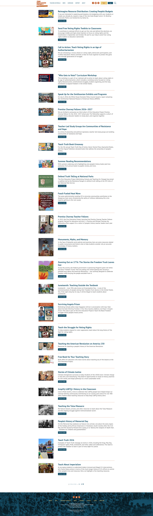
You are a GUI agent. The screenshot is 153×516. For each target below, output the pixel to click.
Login (110, 3)
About (83, 3)
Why (56, 500)
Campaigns (70, 3)
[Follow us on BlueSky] (76, 497)
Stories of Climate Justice (69, 372)
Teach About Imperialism (69, 464)
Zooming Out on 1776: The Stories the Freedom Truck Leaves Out (86, 263)
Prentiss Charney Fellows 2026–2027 (75, 109)
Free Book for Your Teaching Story (73, 356)
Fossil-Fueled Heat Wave (69, 193)
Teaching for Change (88, 504)
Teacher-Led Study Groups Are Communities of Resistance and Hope (84, 128)
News (64, 3)
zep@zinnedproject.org (78, 507)
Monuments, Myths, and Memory (73, 239)
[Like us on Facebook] (74, 497)
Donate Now (103, 3)
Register (102, 500)
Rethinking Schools (76, 504)
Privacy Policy (76, 511)
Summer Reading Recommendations (74, 161)
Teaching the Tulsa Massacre (71, 406)
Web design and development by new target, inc (76, 510)
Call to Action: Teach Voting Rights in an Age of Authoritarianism (79, 48)
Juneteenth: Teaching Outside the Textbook (78, 285)
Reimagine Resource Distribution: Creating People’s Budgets (85, 11)
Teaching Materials (55, 3)
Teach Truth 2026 (66, 440)
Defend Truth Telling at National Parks (75, 176)
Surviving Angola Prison (69, 304)
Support (77, 3)
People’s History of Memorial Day (73, 421)
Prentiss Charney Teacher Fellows (73, 216)
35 (79, 484)
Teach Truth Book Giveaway (70, 144)
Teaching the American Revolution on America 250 (81, 343)
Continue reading (62, 20)
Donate (89, 500)
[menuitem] (55, 3)
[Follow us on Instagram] (79, 497)
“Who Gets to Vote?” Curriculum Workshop (77, 75)
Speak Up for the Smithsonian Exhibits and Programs (82, 94)
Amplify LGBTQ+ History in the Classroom (77, 389)
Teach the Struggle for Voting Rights (75, 327)
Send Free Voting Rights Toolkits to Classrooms (79, 28)
